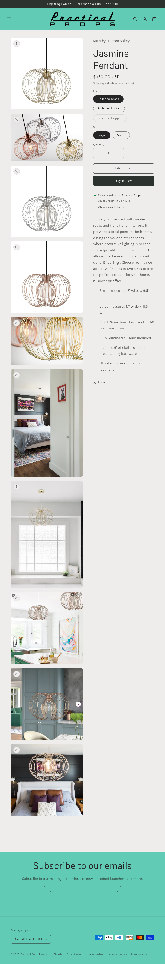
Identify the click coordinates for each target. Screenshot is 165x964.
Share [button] (102, 382)
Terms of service (117, 954)
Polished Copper (112, 119)
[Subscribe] (116, 891)
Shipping (99, 83)
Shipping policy (140, 954)
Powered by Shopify (51, 954)
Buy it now (123, 181)
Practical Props (29, 954)
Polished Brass (108, 99)
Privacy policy (95, 954)
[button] (9, 19)
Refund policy (75, 954)
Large (102, 135)
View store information (114, 207)
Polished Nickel (109, 108)
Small (121, 135)
